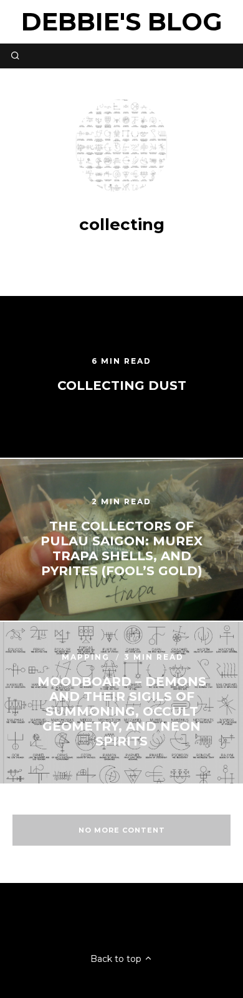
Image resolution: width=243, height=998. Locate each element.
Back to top (117, 958)
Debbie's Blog (121, 21)
